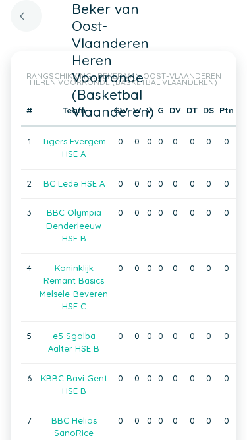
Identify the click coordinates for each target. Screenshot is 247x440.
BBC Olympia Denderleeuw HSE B (73, 225)
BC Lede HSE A (74, 183)
